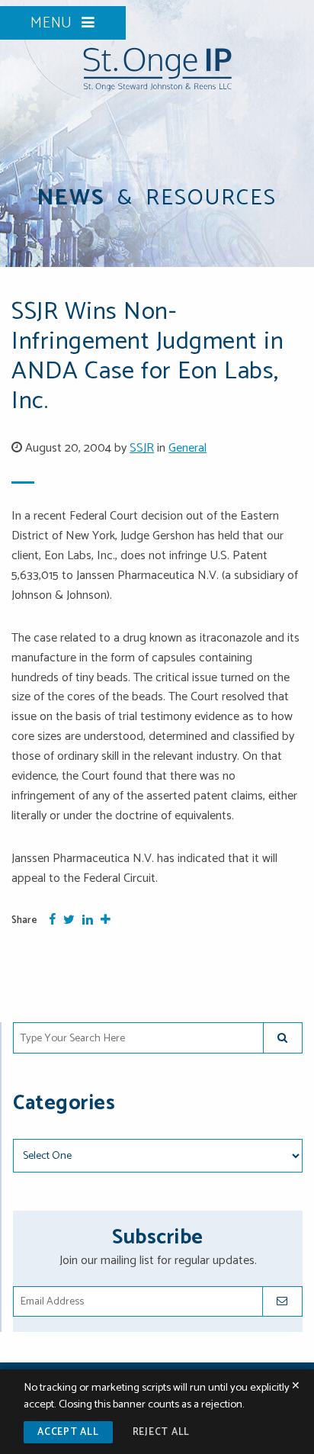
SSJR (142, 448)
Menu (53, 23)
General (187, 448)
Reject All (162, 1432)
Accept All (68, 1432)
